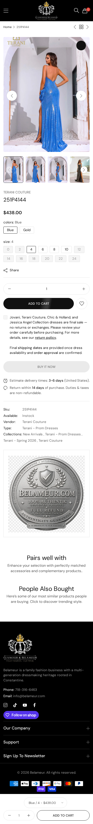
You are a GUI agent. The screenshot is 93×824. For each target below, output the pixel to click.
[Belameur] (46, 10)
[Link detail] (5, 705)
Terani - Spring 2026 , (20, 440)
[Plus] (84, 289)
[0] (84, 10)
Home (7, 27)
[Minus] (9, 289)
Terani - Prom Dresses (40, 428)
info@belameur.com (24, 696)
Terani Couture (17, 192)
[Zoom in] (81, 45)
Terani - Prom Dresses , (63, 434)
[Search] (76, 10)
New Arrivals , (33, 434)
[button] (81, 96)
